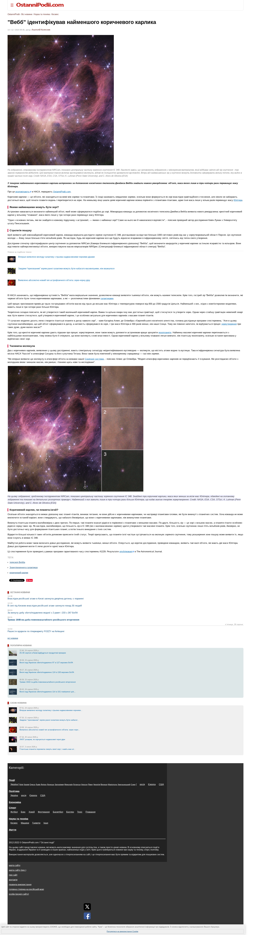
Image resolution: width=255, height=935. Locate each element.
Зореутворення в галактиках (24, 567)
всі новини (13, 638)
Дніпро (43, 784)
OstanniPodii (14, 14)
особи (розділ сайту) (19, 894)
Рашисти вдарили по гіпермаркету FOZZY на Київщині (36, 631)
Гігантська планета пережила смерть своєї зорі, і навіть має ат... (47, 749)
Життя (12, 829)
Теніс (79, 812)
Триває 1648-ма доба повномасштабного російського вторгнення (43, 620)
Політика (14, 791)
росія (142, 784)
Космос (55, 14)
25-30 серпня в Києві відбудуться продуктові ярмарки (43, 653)
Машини (25, 823)
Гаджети (36, 823)
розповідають (22, 191)
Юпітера (238, 200)
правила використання (20, 884)
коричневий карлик (19, 573)
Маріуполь (112, 784)
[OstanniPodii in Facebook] (87, 916)
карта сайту (14, 865)
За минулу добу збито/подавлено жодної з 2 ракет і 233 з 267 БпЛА (43, 612)
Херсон (84, 784)
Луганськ (77, 784)
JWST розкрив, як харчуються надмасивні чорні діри (42, 739)
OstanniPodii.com (62, 191)
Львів (38, 784)
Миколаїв (68, 784)
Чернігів (96, 784)
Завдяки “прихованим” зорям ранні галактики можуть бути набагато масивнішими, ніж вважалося (66, 268)
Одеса (32, 784)
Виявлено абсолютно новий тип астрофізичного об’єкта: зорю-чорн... (50, 730)
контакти (13, 880)
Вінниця (104, 784)
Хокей (32, 812)
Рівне (90, 784)
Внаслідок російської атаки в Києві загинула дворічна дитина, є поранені (46, 598)
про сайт (13, 875)
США (161, 784)
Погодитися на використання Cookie (122, 931)
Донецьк (50, 784)
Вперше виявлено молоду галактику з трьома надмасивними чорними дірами (56, 257)
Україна (14, 784)
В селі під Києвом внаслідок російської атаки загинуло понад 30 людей (45, 605)
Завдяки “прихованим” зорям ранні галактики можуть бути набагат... (49, 720)
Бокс (23, 812)
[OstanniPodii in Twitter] (87, 907)
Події (12, 780)
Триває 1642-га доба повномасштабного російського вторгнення (48, 682)
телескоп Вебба (17, 562)
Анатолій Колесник (41, 30)
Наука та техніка (42, 14)
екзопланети (165, 332)
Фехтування (44, 812)
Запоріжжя (59, 784)
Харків (26, 784)
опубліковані (125, 551)
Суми (133, 784)
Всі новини (26, 14)
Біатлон (70, 812)
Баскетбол (58, 812)
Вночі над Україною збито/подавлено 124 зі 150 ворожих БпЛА (47, 672)
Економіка (15, 802)
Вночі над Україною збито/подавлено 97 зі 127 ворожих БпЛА (46, 662)
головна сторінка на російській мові (26, 889)
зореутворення (229, 324)
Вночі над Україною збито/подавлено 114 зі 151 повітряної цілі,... (48, 692)
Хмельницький (124, 784)
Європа (152, 784)
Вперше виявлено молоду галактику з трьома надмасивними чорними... (51, 710)
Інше (46, 823)
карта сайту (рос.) (17, 870)
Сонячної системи (94, 359)
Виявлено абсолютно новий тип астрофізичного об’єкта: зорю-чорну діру (54, 280)
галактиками (107, 298)
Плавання (90, 812)
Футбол (14, 812)
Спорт (12, 807)
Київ (21, 784)
